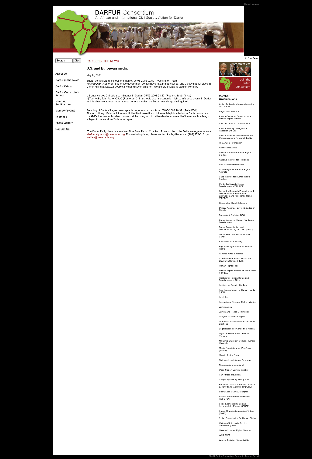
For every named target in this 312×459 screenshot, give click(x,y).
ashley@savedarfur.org (100, 137)
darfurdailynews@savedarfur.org (106, 134)
